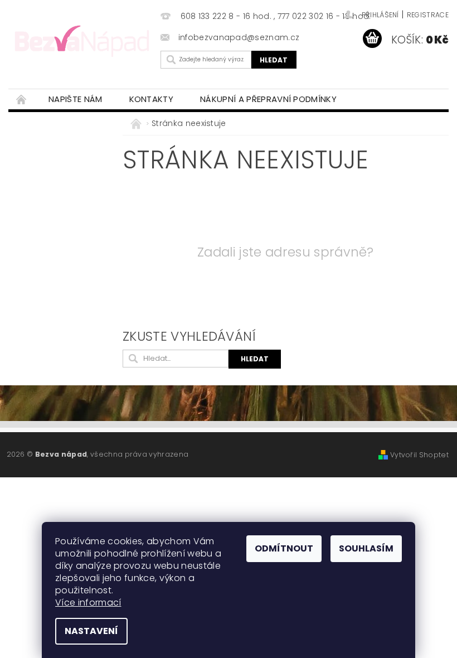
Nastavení (91, 631)
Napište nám (75, 99)
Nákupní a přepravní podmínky (268, 99)
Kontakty (151, 99)
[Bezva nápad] (81, 40)
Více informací (88, 602)
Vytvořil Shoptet (419, 454)
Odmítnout (284, 548)
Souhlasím (366, 548)
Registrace (428, 15)
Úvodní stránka (21, 99)
